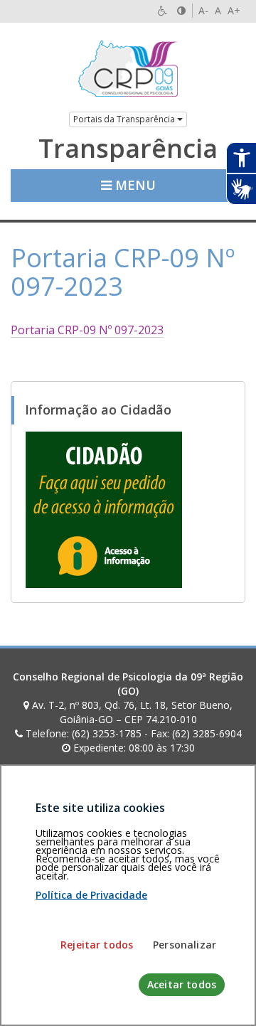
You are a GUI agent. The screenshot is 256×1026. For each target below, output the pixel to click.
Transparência (128, 148)
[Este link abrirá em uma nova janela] (104, 508)
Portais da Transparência (125, 119)
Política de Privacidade (91, 895)
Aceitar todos (181, 984)
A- (203, 10)
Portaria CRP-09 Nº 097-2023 (87, 330)
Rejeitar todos (96, 944)
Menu (134, 184)
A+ (234, 10)
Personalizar (184, 944)
